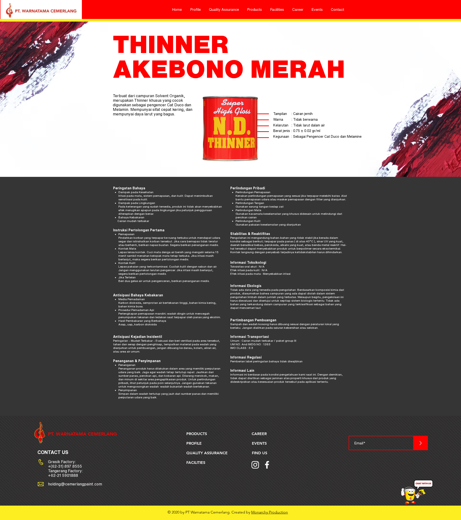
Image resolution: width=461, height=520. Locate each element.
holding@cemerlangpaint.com (75, 484)
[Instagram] (255, 465)
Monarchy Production (269, 512)
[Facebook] (267, 465)
